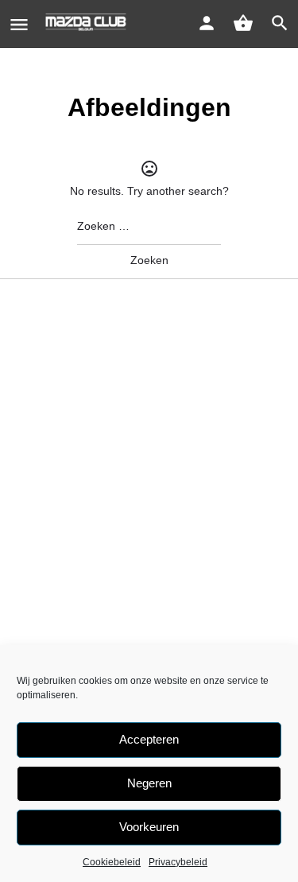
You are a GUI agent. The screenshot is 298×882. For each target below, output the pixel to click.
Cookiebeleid (112, 862)
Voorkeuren (149, 826)
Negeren (149, 783)
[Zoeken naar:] (149, 226)
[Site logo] (87, 24)
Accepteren (149, 739)
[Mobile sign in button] (206, 23)
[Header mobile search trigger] (279, 23)
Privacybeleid (178, 862)
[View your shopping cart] (243, 23)
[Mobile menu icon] (19, 24)
